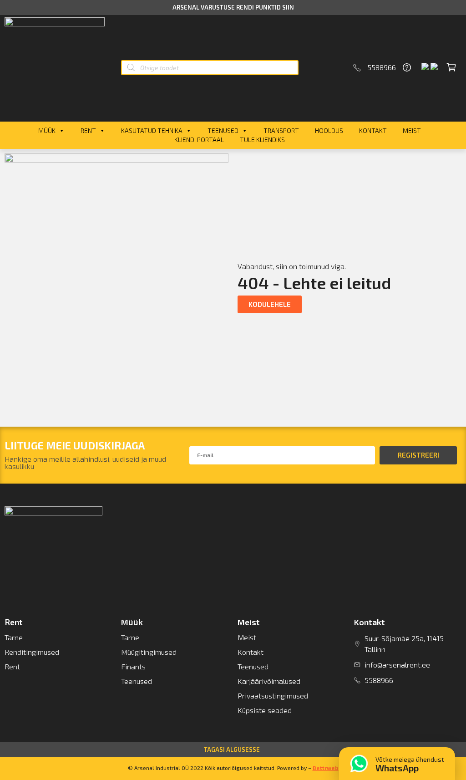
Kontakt (373, 130)
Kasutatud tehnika (151, 130)
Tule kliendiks (262, 139)
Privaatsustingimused (273, 695)
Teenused (223, 130)
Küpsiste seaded (265, 710)
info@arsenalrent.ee (397, 664)
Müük (47, 130)
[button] (270, 304)
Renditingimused (32, 651)
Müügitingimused (149, 651)
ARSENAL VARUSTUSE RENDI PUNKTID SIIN (233, 7)
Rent (88, 130)
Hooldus (329, 130)
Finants (133, 666)
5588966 (381, 67)
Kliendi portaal (199, 139)
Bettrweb (326, 768)
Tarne (14, 637)
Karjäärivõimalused (269, 681)
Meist (412, 130)
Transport (281, 130)
